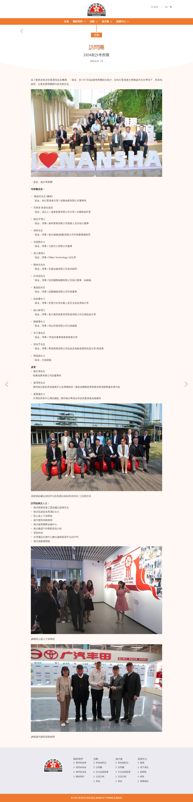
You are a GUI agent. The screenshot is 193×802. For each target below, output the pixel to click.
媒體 (142, 762)
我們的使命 (81, 767)
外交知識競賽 (102, 772)
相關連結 (144, 781)
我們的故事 (81, 762)
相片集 (119, 759)
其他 (98, 781)
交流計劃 (100, 776)
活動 (95, 759)
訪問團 (99, 767)
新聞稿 (143, 772)
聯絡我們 (80, 776)
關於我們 (78, 759)
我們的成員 (81, 772)
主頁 (66, 21)
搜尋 (155, 7)
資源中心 (142, 759)
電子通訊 (144, 767)
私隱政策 (118, 798)
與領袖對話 (101, 762)
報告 (142, 776)
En (166, 7)
